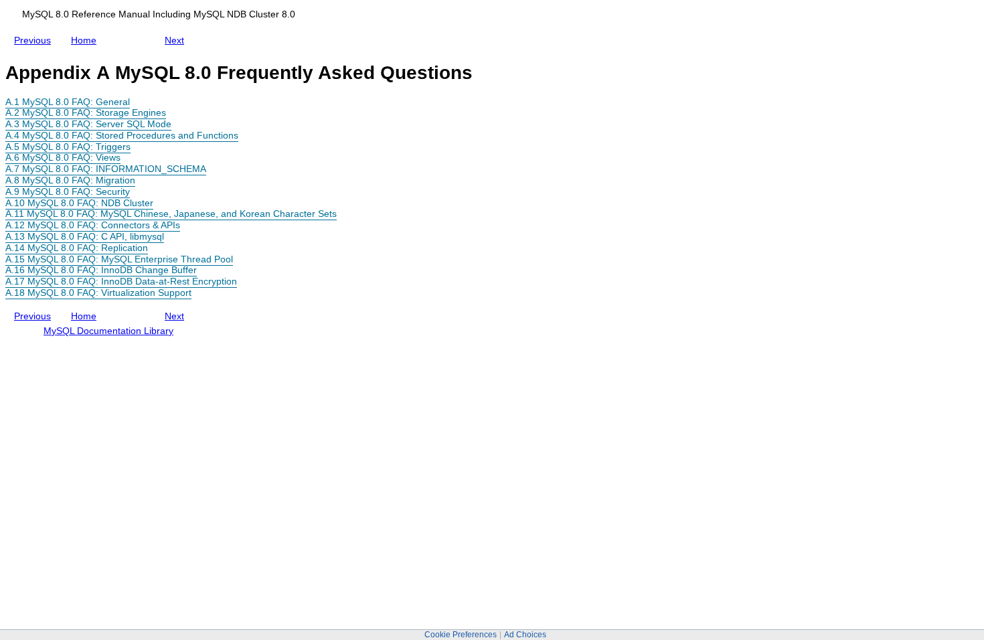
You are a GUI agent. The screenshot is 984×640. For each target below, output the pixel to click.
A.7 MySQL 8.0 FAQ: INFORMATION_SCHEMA (105, 168)
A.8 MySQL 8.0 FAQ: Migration (70, 180)
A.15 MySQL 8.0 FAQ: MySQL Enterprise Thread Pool (119, 259)
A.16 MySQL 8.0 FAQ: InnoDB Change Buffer (101, 269)
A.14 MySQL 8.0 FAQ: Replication (76, 247)
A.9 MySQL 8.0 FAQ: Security (67, 191)
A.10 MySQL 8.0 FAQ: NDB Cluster (79, 202)
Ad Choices (525, 634)
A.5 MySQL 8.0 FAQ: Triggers (68, 146)
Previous (35, 37)
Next (177, 37)
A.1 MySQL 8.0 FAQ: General (67, 101)
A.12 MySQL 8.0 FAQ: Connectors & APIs (92, 225)
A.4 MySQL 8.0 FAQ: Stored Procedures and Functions (121, 135)
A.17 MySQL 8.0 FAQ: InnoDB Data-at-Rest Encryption (121, 281)
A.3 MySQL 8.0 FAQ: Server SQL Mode (88, 123)
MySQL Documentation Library (108, 330)
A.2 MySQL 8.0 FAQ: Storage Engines (85, 112)
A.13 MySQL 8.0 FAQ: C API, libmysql (84, 236)
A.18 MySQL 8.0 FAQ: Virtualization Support (98, 292)
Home (86, 40)
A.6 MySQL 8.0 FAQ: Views (62, 157)
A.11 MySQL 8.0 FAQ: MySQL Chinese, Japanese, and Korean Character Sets (171, 213)
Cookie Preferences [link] (460, 634)
